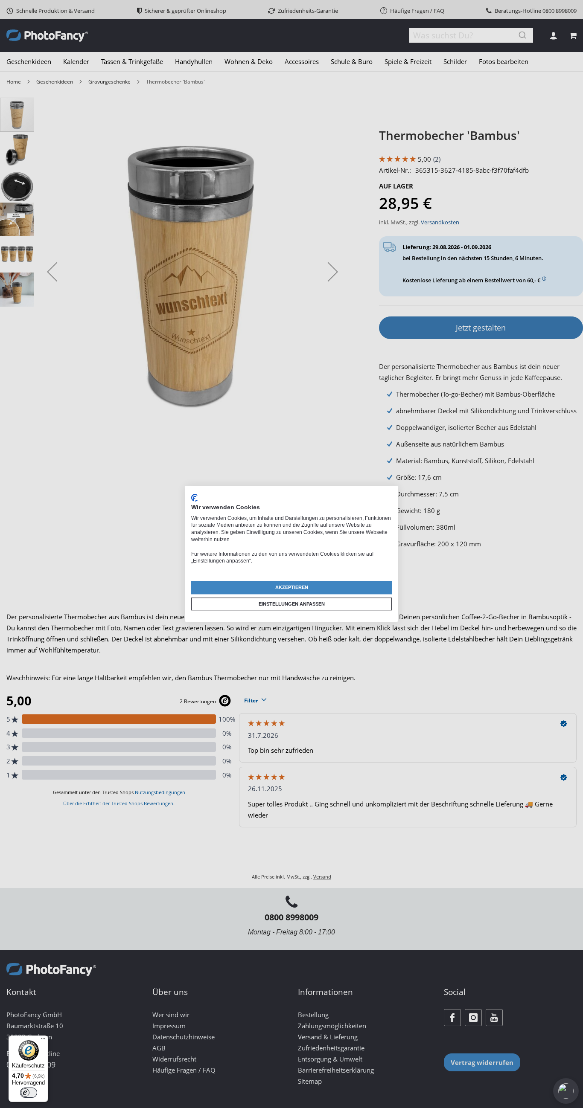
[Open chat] (566, 1091)
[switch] (28, 1093)
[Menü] (43, 1040)
